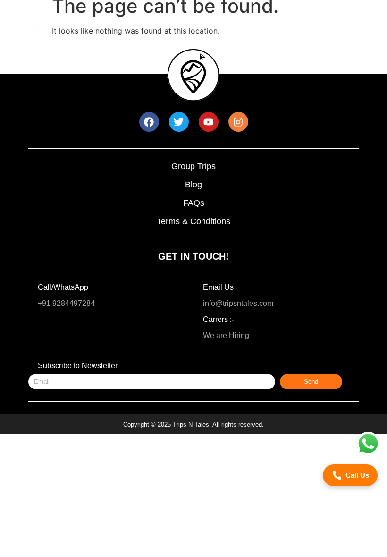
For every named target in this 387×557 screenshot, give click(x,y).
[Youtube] (209, 122)
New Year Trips (253, 17)
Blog (193, 184)
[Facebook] (149, 122)
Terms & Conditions (193, 221)
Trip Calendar (167, 36)
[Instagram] (238, 122)
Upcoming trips (172, 17)
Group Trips (193, 166)
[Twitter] (179, 122)
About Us (236, 36)
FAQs (193, 203)
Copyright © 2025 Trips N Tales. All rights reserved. (193, 424)
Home (108, 17)
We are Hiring (226, 335)
